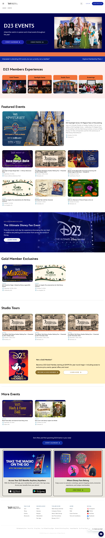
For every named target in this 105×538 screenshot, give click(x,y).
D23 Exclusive (41, 506)
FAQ (71, 511)
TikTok (91, 511)
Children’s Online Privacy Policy (62, 528)
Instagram (92, 508)
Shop (25, 511)
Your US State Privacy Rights (47, 528)
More (71, 506)
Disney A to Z (55, 518)
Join (25, 508)
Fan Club (27, 506)
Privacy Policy (37, 528)
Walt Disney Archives (57, 508)
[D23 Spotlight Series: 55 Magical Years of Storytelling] (33, 128)
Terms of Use (30, 528)
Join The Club (97, 3)
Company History (56, 511)
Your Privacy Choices (83, 528)
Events (10, 8)
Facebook (91, 516)
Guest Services (74, 513)
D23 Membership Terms (22, 528)
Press (71, 508)
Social (89, 506)
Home (4, 8)
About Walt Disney (57, 513)
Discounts (26, 516)
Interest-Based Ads (74, 528)
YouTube (91, 513)
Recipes (39, 513)
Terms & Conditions (75, 516)
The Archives (56, 506)
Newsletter (39, 516)
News (38, 508)
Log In (88, 3)
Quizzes (39, 511)
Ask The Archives (56, 516)
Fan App (39, 518)
